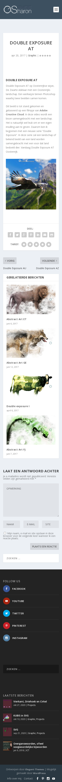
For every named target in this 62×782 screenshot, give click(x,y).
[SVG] (7, 732)
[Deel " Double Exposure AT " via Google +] (24, 234)
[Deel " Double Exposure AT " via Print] (51, 234)
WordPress (39, 773)
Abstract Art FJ (16, 449)
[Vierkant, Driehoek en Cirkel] (7, 703)
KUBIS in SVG (21, 715)
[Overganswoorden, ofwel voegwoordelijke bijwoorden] (7, 746)
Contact (28, 778)
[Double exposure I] (31, 386)
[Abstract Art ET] (31, 299)
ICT (27, 750)
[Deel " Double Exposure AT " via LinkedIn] (37, 234)
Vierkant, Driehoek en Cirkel (30, 701)
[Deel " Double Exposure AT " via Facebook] (10, 234)
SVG (15, 729)
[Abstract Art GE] (31, 343)
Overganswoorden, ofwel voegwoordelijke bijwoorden (30, 745)
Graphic (32, 55)
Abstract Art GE (17, 362)
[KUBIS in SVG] (7, 718)
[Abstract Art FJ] (31, 430)
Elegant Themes (34, 769)
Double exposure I (18, 406)
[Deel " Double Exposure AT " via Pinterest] (31, 234)
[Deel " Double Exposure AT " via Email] (44, 234)
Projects (31, 705)
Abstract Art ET (17, 319)
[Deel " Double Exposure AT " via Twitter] (17, 234)
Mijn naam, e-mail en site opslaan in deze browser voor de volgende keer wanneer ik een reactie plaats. (29, 536)
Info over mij (14, 778)
